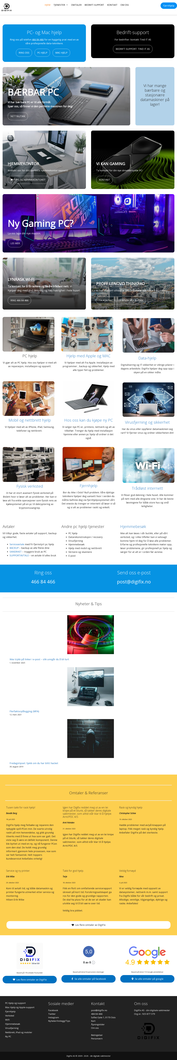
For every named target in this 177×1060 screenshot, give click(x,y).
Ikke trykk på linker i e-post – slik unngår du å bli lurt (39, 659)
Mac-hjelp (61, 52)
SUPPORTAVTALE (19, 555)
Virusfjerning (12, 1028)
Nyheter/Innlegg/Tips (59, 1020)
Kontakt (112, 4)
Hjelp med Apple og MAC (88, 355)
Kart (93, 1020)
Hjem (47, 4)
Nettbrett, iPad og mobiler (18, 1032)
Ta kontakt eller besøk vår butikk (121, 300)
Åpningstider (98, 1024)
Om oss (125, 4)
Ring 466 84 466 (19, 300)
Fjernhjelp (168, 5)
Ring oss (24, 52)
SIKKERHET (16, 551)
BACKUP (14, 547)
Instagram (53, 1017)
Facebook (53, 1010)
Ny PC (8, 1036)
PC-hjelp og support (15, 1003)
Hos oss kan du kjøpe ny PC (88, 420)
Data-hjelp (147, 358)
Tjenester (59, 4)
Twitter (52, 1013)
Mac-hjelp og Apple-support (19, 1007)
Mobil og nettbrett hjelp (30, 420)
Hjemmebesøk (133, 526)
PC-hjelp (42, 52)
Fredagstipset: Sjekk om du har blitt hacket (34, 763)
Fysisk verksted (29, 486)
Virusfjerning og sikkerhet (147, 422)
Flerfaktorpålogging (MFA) (24, 711)
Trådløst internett (147, 488)
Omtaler (76, 4)
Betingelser (97, 1035)
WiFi (7, 1019)
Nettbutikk (17, 116)
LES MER (15, 243)
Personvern (96, 1038)
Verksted (9, 1015)
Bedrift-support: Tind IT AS (133, 48)
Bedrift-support (94, 4)
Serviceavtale (17, 544)
